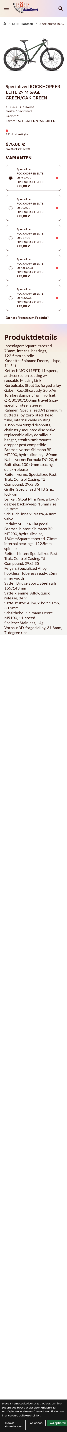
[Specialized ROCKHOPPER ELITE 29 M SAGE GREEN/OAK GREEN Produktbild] (33, 56)
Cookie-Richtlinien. (28, 1415)
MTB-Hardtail (22, 24)
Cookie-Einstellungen (14, 1424)
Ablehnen (36, 1423)
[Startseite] (4, 23)
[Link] (6, 8)
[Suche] (60, 8)
